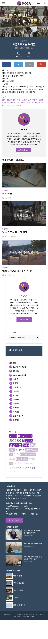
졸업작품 (34, 103)
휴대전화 (18, 105)
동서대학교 (24, 459)
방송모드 (29, 56)
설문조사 (5, 103)
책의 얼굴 (7, 193)
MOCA (29, 441)
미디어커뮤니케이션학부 (27, 454)
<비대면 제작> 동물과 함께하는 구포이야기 (33, 557)
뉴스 (25, 468)
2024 (11, 471)
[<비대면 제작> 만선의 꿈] (14, 547)
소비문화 (12, 103)
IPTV (22, 467)
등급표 (24, 100)
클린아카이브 (23, 463)
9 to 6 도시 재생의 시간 (14, 232)
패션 (8, 105)
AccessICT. (30, 617)
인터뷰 (23, 103)
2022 (16, 453)
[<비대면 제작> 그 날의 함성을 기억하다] (14, 534)
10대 (3, 100)
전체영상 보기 (24, 319)
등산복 (29, 100)
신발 (18, 103)
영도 (11, 454)
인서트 (31, 458)
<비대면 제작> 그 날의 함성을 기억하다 (32, 531)
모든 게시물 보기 (23, 150)
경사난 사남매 (18, 590)
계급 (18, 100)
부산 (33, 445)
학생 (12, 105)
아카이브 (20, 449)
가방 (13, 100)
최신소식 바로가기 (14, 520)
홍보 (14, 471)
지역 (11, 463)
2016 (17, 468)
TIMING (16, 597)
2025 (12, 440)
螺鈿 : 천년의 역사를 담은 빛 (17, 270)
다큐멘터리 (24, 41)
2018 (13, 436)
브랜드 (41, 100)
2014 (9, 100)
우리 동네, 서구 (18, 583)
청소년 (41, 103)
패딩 (3, 105)
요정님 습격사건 (19, 604)
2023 (12, 458)
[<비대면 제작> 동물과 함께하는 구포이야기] (14, 560)
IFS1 (29, 436)
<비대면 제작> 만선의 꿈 (33, 543)
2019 (26, 445)
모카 (12, 450)
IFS (17, 458)
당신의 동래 (17, 575)
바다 (15, 463)
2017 (20, 440)
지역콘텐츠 (32, 467)
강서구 (12, 467)
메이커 (35, 100)
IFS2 (21, 436)
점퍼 (28, 103)
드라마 (31, 463)
